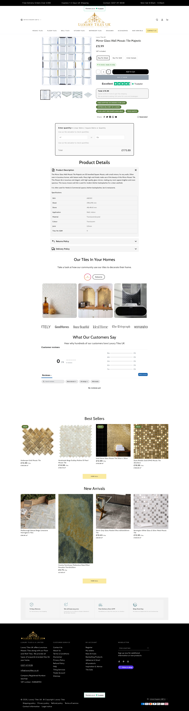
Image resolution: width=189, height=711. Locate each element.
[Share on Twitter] (107, 117)
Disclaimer (57, 657)
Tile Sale (89, 669)
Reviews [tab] (47, 375)
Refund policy (57, 703)
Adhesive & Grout (93, 660)
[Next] (90, 59)
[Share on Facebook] (104, 117)
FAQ (55, 666)
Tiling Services (59, 669)
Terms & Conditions (61, 654)
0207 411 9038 (27, 665)
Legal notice (47, 706)
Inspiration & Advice (94, 666)
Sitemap (56, 676)
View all (94, 476)
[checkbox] (95, 381)
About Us (57, 650)
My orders (90, 650)
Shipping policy (29, 703)
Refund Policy (58, 663)
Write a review (143, 374)
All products (91, 663)
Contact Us (57, 647)
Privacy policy (43, 703)
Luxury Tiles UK (35, 700)
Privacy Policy (59, 660)
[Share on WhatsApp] (113, 117)
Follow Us (98, 277)
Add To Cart (130, 72)
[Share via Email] (116, 117)
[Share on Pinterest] (110, 117)
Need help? (143, 117)
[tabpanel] (94, 394)
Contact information (31, 706)
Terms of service (71, 703)
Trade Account (59, 673)
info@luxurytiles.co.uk (30, 670)
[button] (157, 20)
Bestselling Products (94, 657)
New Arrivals (91, 654)
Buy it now (122, 77)
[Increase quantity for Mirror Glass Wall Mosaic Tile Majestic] (108, 72)
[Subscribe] (148, 648)
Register (89, 647)
